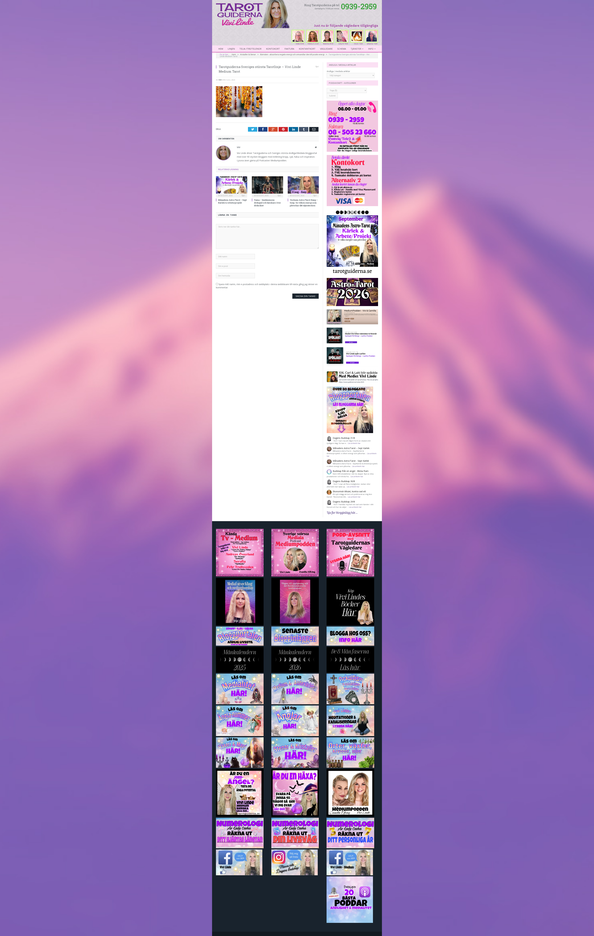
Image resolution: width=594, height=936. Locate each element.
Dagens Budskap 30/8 (344, 481)
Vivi (220, 80)
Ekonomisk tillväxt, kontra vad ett (349, 491)
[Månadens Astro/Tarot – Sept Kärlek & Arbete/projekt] (231, 186)
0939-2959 (359, 6)
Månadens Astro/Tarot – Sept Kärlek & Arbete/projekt (232, 201)
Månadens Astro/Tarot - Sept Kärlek (351, 460)
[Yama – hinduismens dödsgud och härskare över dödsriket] (267, 186)
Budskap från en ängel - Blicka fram (350, 471)
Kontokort (273, 48)
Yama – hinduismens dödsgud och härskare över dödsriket (267, 203)
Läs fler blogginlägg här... (342, 512)
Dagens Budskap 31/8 (344, 437)
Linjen (231, 48)
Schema (341, 48)
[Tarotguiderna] (253, 13)
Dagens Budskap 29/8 (344, 501)
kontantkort (307, 48)
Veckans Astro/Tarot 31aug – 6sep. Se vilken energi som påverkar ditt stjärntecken (304, 203)
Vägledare (326, 48)
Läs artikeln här (354, 443)
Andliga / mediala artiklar (338, 71)
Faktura (289, 48)
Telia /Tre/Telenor (250, 48)
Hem (220, 48)
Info (370, 48)
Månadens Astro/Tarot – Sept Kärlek (351, 448)
